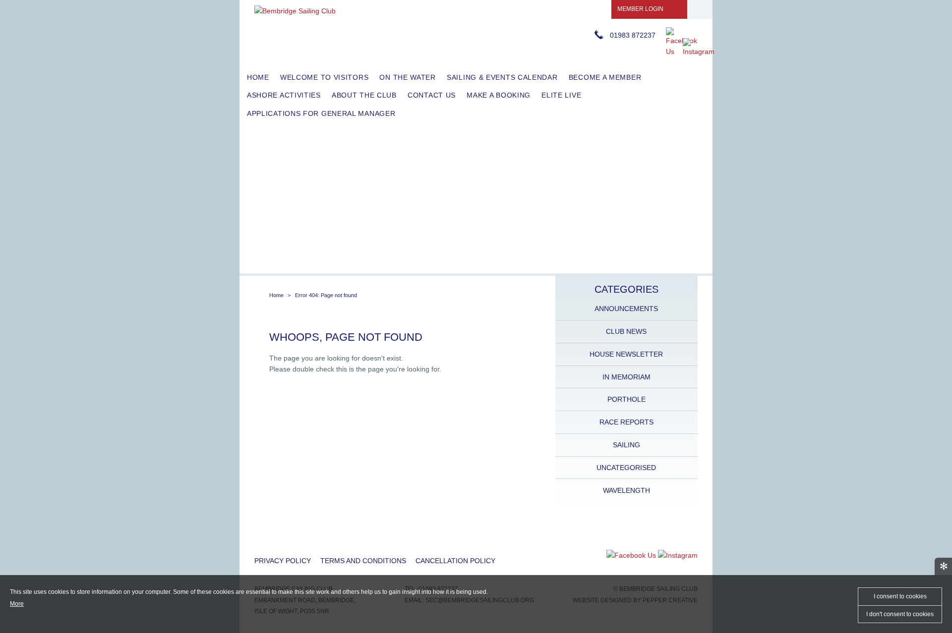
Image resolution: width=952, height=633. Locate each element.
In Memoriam (626, 377)
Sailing (626, 445)
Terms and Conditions (363, 561)
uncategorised (626, 468)
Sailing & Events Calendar (502, 77)
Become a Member (605, 77)
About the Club (364, 95)
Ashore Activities (284, 95)
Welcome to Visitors (324, 77)
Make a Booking (499, 95)
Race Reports (626, 422)
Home (258, 77)
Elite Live (561, 95)
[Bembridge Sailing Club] (295, 11)
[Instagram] (698, 51)
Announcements (626, 309)
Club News (626, 331)
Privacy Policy (282, 561)
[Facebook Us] (681, 51)
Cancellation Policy (455, 561)
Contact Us (432, 95)
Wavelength (626, 490)
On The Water (407, 77)
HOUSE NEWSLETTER (626, 354)
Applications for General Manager (321, 113)
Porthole (626, 399)
